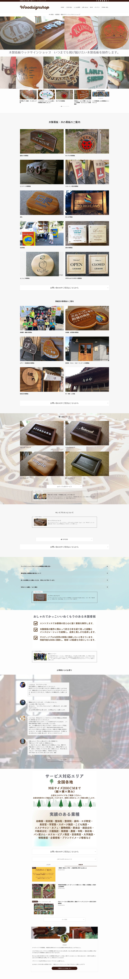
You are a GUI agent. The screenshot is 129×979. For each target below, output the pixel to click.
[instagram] (99, 1)
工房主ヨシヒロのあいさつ (64, 968)
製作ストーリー (52, 653)
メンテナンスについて (54, 595)
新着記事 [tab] (81, 864)
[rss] (106, 1)
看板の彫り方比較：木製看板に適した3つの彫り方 (61, 494)
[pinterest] (102, 1)
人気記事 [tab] (48, 864)
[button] (60, 106)
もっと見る (64, 919)
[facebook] (97, 1)
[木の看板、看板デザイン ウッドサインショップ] (35, 7)
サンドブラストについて (54, 520)
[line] (101, 1)
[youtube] (104, 1)
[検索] (108, 1)
